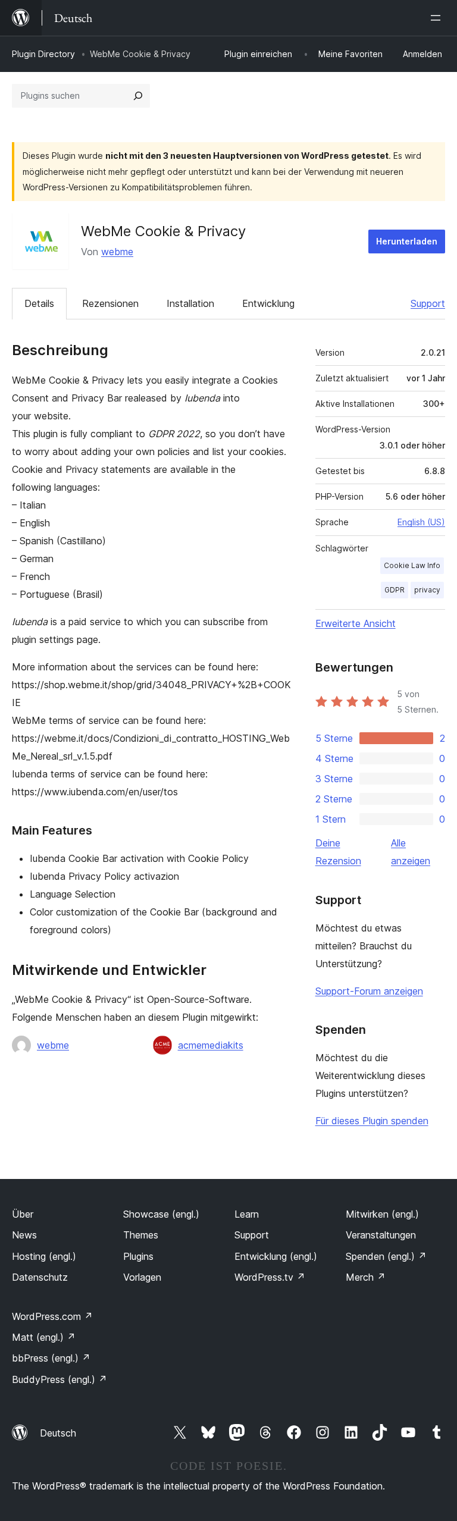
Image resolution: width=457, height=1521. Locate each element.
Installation (190, 303)
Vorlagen (142, 1277)
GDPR (394, 589)
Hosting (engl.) (44, 1256)
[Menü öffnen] (438, 18)
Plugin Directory (43, 54)
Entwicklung (268, 303)
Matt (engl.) (44, 1337)
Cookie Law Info (412, 565)
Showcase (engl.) (161, 1214)
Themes (140, 1235)
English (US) (421, 522)
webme (117, 252)
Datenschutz (40, 1277)
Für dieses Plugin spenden (371, 1121)
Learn (246, 1214)
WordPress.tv (269, 1277)
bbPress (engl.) (51, 1358)
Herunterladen (406, 241)
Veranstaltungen (381, 1235)
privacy (427, 589)
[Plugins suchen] (138, 96)
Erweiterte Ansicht (355, 623)
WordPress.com (52, 1316)
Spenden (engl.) (386, 1256)
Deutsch (58, 1433)
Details (39, 303)
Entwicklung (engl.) (275, 1256)
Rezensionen (110, 303)
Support (428, 303)
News (24, 1235)
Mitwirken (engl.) (382, 1214)
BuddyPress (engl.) (59, 1379)
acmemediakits (210, 1045)
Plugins (138, 1256)
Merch (366, 1277)
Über (22, 1214)
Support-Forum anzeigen (369, 991)
